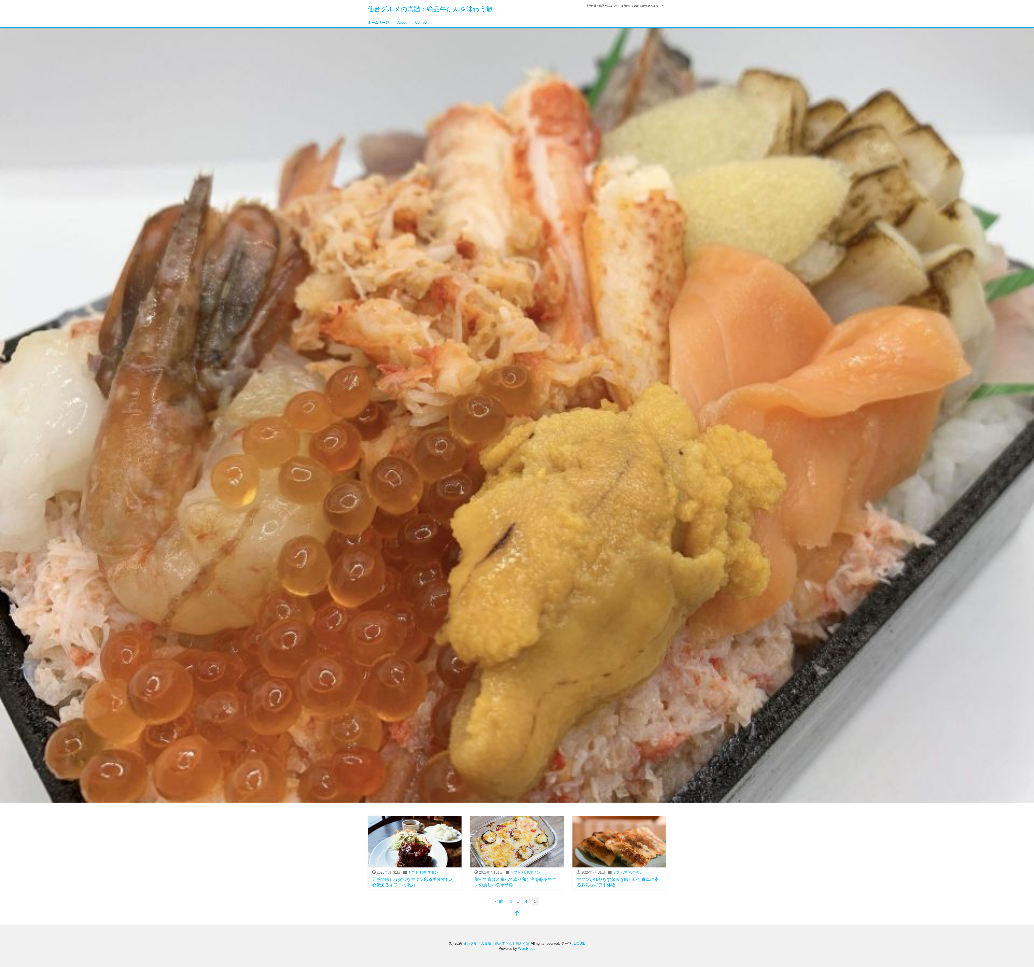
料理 (423, 872)
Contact (421, 22)
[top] (517, 913)
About (402, 22)
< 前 (499, 901)
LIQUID (579, 943)
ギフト (413, 872)
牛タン (433, 872)
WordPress (526, 949)
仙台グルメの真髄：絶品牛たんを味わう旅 (430, 9)
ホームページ (378, 22)
